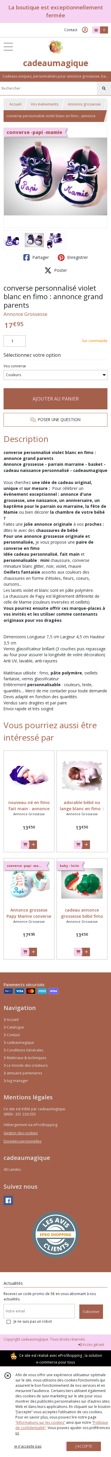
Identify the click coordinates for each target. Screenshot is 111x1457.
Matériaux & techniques (26, 1057)
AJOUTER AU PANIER (56, 399)
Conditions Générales (24, 1050)
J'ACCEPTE (83, 1446)
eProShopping (70, 1355)
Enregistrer (77, 257)
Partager (40, 257)
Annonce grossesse (84, 104)
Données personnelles (22, 1141)
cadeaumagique (20, 1042)
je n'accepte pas (27, 1446)
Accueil (15, 104)
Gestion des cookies (21, 1133)
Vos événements (44, 104)
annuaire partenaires (24, 1073)
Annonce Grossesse (25, 314)
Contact (70, 29)
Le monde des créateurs (27, 1065)
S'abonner (91, 1311)
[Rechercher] (104, 88)
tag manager (17, 1080)
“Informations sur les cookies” (40, 1422)
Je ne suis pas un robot (33, 1321)
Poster (60, 270)
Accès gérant (93, 1344)
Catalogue (15, 1027)
